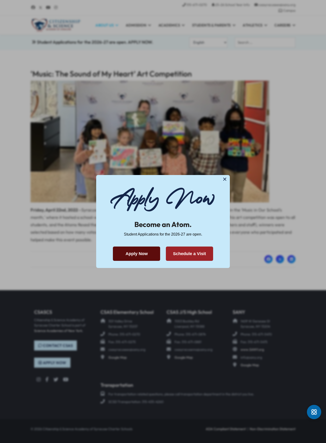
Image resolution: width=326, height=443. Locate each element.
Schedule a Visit (189, 253)
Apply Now (137, 253)
